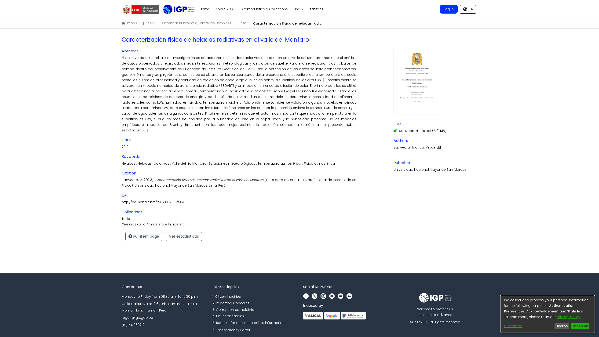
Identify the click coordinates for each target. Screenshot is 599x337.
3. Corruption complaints (233, 309)
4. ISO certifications (228, 316)
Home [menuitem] (205, 9)
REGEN (151, 23)
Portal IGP (133, 23)
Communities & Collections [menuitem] (265, 9)
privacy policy (568, 317)
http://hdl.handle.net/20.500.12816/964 (153, 202)
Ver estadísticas (184, 236)
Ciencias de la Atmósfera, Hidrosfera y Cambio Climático (197, 23)
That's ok (580, 326)
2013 (125, 147)
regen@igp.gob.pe (137, 317)
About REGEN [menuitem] (226, 9)
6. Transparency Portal (231, 330)
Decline (562, 326)
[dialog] (547, 313)
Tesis (242, 23)
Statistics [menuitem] (315, 9)
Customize (513, 326)
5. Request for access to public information (248, 322)
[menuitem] (298, 9)
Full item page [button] (145, 236)
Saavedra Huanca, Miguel (415, 147)
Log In (449, 9)
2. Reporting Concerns (230, 303)
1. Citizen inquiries (226, 296)
